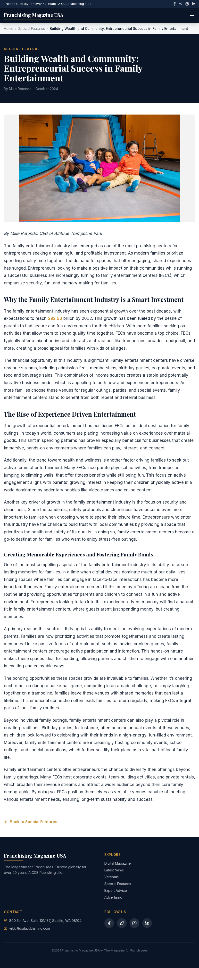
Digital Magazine (117, 863)
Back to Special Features (33, 821)
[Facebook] (174, 4)
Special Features (31, 28)
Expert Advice (115, 890)
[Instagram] (187, 4)
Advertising (113, 897)
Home (8, 28)
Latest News (114, 870)
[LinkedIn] (193, 4)
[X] (180, 4)
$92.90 (55, 318)
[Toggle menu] (192, 15)
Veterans (111, 877)
